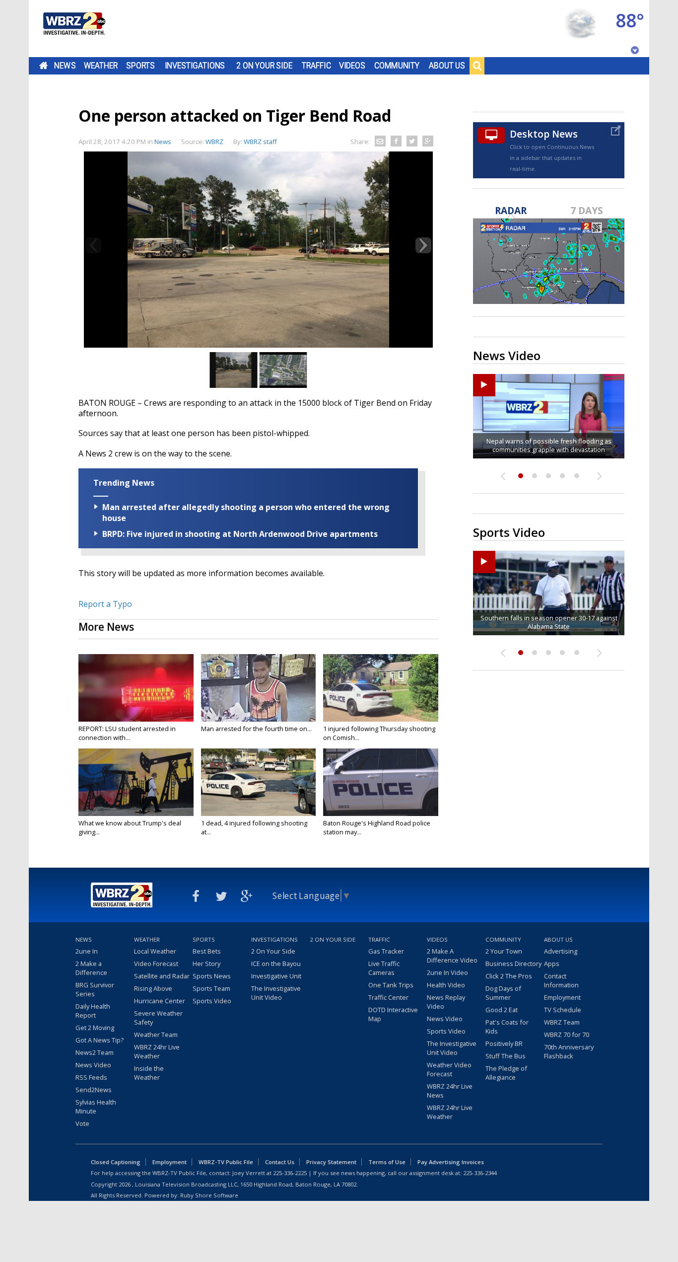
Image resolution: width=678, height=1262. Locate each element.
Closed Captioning (115, 1162)
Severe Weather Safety (158, 1018)
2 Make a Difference (91, 968)
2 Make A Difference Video (452, 956)
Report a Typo (105, 603)
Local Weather (155, 951)
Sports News (212, 975)
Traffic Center (388, 997)
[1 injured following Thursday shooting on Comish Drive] (380, 688)
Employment (562, 997)
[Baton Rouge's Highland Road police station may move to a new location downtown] (380, 782)
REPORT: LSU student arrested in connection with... (127, 733)
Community (396, 66)
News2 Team (94, 1052)
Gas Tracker (386, 951)
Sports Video (212, 1000)
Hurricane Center (159, 1000)
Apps (551, 963)
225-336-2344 (480, 1173)
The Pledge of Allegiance (506, 1073)
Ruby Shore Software (209, 1195)
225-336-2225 (290, 1173)
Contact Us (279, 1162)
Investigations (195, 66)
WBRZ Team (562, 1022)
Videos (352, 66)
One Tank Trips (390, 984)
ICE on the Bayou (276, 963)
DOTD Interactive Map (393, 1014)
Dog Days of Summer (503, 993)
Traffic (316, 66)
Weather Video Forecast (449, 1069)
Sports (140, 66)
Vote (82, 1123)
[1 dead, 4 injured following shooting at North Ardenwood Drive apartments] (258, 782)
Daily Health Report (92, 1011)
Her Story (206, 963)
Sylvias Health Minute (95, 1106)
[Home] (73, 28)
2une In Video (447, 972)
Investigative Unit (276, 975)
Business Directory (513, 963)
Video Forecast (156, 963)
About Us (447, 66)
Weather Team (156, 1034)
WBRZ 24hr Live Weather (157, 1051)
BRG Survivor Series (94, 989)
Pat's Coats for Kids (507, 1027)
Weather (101, 66)
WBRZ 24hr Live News (450, 1091)
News (64, 66)
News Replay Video (446, 1002)
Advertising (560, 951)
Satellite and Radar (162, 975)
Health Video (446, 984)
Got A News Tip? (99, 1040)
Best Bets (207, 951)
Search (477, 66)
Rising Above (153, 988)
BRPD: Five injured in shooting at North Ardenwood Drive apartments (240, 533)
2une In (86, 951)
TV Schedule (562, 1009)
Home (43, 66)
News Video (93, 1064)
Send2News (93, 1089)
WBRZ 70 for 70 (566, 1034)
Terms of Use (387, 1162)
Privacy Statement (331, 1162)
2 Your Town (503, 951)
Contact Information (561, 980)
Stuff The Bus (505, 1055)
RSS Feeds (91, 1077)
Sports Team (211, 988)
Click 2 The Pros (508, 975)
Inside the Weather (149, 1073)
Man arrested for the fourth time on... (256, 728)
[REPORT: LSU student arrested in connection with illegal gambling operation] (136, 688)
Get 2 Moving (94, 1027)
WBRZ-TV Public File (226, 1162)
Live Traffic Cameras (384, 968)
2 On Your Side (264, 66)
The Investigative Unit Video (276, 993)
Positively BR (504, 1043)
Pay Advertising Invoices (450, 1162)
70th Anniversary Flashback (569, 1051)
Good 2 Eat (501, 1009)
